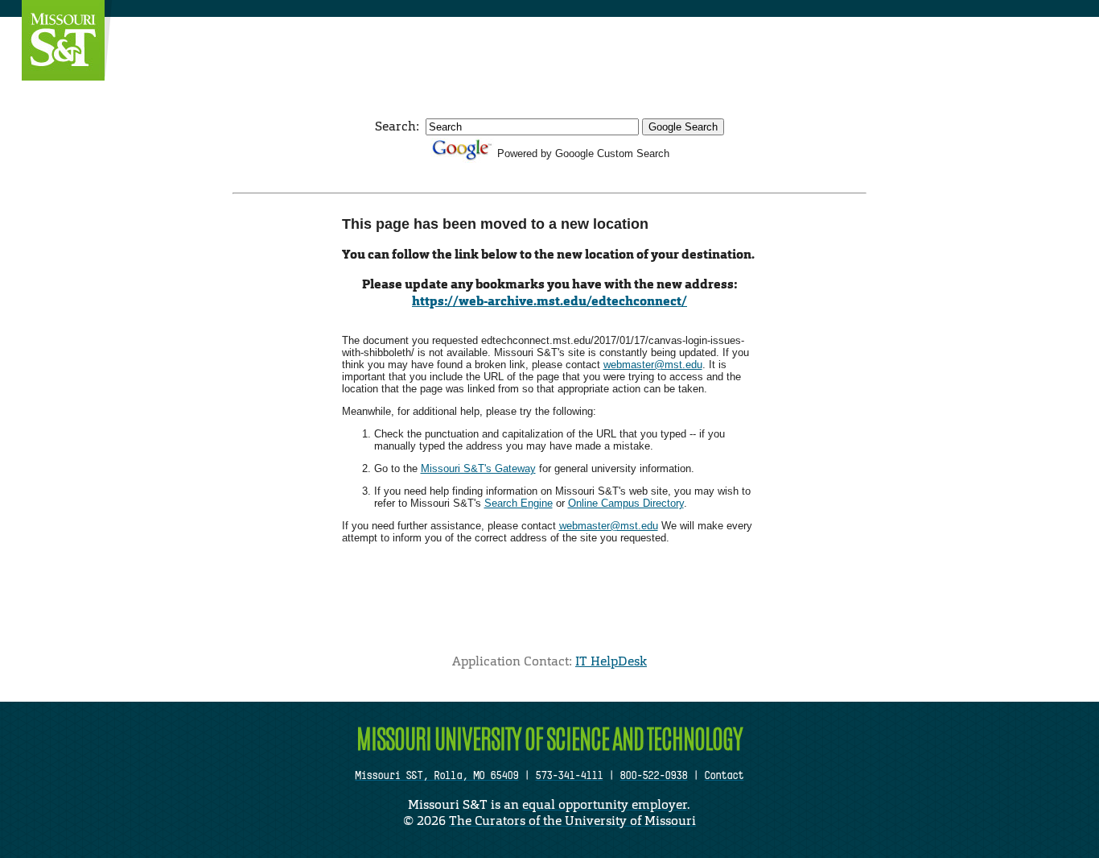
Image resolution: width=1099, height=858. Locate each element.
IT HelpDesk (611, 661)
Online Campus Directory (626, 503)
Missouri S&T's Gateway (478, 468)
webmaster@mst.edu (652, 365)
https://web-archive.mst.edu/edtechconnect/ (549, 300)
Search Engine (518, 503)
